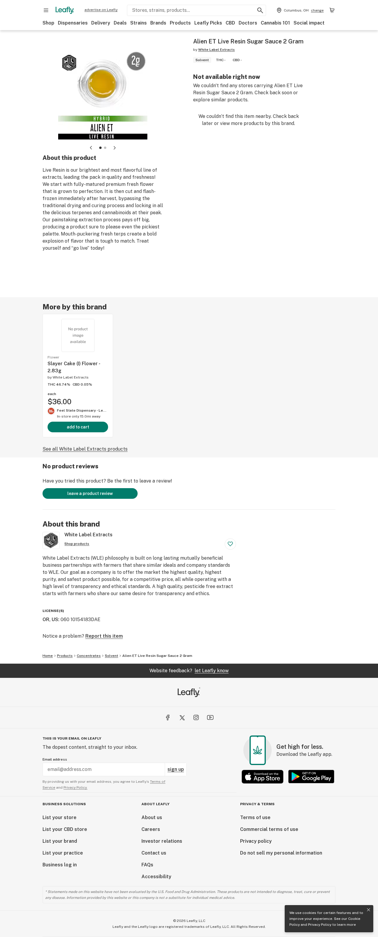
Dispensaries (73, 23)
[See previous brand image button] (90, 147)
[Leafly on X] (182, 717)
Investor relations (161, 841)
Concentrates (89, 656)
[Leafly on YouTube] (210, 717)
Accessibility (156, 876)
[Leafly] (64, 10)
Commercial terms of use (269, 829)
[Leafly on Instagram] (196, 717)
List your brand (60, 841)
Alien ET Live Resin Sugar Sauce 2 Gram (157, 656)
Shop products (76, 544)
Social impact (309, 23)
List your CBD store (65, 829)
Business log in (60, 865)
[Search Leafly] (260, 10)
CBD (230, 23)
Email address (55, 759)
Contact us (153, 853)
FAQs (147, 865)
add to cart (78, 427)
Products (180, 23)
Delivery (100, 23)
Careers (150, 829)
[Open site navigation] (46, 10)
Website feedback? (189, 670)
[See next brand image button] (114, 147)
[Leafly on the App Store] (263, 777)
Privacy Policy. (75, 787)
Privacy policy (256, 841)
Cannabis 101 (275, 23)
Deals (120, 23)
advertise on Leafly (101, 10)
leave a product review (90, 493)
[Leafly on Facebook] (168, 717)
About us (151, 817)
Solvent (111, 656)
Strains (138, 23)
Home (48, 656)
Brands (158, 23)
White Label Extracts (216, 50)
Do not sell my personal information (281, 853)
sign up (175, 769)
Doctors (248, 23)
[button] (100, 148)
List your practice (63, 853)
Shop (48, 23)
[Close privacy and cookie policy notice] (368, 909)
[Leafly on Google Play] (311, 777)
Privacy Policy (319, 925)
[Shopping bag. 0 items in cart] (331, 10)
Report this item (104, 636)
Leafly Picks (208, 23)
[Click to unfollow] (230, 544)
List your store (59, 817)
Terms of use (255, 817)
